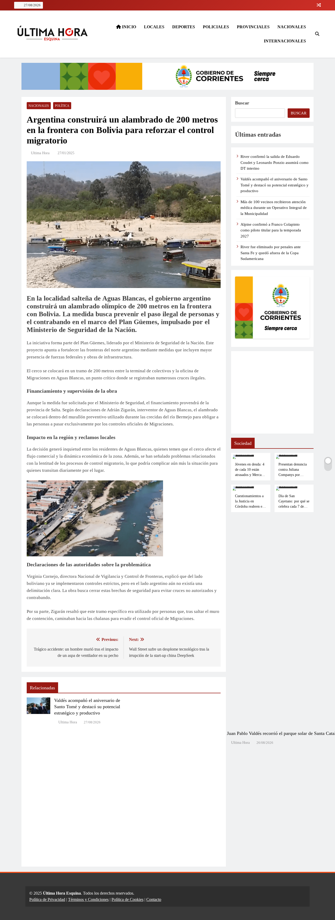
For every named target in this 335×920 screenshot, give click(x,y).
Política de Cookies (127, 899)
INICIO (128, 27)
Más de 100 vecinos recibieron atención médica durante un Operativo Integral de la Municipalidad (274, 208)
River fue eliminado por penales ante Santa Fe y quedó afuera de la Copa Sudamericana (271, 253)
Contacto (153, 899)
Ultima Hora (40, 153)
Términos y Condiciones (88, 899)
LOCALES (154, 27)
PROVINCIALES (253, 27)
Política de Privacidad (47, 899)
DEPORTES (183, 27)
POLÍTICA (62, 106)
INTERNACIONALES (285, 41)
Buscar (242, 103)
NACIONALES (291, 27)
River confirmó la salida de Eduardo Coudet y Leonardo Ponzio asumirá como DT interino (275, 162)
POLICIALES (216, 27)
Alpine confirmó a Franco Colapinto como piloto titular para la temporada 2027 (271, 230)
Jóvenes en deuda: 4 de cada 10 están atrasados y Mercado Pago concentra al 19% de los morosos (250, 474)
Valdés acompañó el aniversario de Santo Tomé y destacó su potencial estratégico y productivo (87, 707)
